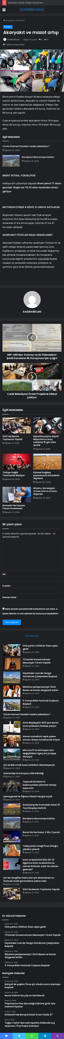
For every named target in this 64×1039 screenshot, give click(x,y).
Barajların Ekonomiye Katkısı (38, 157)
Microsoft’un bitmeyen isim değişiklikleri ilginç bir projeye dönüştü (39, 753)
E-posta (7, 585)
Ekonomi (20, 20)
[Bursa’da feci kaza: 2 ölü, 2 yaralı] (11, 836)
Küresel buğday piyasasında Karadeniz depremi (46, 475)
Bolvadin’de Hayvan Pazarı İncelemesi (13, 507)
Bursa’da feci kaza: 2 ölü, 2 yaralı (41, 832)
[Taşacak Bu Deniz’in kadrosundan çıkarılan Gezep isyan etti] (11, 786)
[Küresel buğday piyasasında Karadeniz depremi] (47, 462)
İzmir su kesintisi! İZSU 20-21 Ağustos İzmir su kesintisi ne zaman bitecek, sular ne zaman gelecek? (40, 864)
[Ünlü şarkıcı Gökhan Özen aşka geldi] (11, 650)
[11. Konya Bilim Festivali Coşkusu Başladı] (11, 705)
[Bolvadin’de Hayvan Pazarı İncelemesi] (16, 495)
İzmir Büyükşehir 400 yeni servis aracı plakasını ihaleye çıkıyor (40, 724)
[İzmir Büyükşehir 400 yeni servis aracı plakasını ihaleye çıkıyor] (11, 727)
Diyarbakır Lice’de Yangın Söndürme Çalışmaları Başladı (34, 2)
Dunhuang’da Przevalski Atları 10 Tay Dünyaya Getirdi (41, 806)
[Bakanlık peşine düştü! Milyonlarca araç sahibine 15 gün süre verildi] (47, 425)
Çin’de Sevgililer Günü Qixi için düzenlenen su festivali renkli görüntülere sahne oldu (28, 879)
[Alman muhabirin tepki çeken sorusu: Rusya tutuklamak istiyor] (11, 740)
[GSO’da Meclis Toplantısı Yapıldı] (16, 425)
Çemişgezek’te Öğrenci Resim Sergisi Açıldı (27, 796)
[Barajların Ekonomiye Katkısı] (11, 161)
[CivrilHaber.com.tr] (32, 9)
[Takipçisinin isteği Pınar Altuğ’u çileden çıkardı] (11, 850)
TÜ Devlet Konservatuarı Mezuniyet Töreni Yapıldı (36, 661)
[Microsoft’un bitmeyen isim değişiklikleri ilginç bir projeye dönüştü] (11, 754)
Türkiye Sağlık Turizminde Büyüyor (13, 474)
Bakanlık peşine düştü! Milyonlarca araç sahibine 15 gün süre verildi (46, 441)
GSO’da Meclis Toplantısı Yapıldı (12, 438)
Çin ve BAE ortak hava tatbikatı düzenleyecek (29, 765)
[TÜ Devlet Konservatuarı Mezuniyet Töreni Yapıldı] (11, 663)
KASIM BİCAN (13, 39)
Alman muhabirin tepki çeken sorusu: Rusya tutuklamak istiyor (41, 738)
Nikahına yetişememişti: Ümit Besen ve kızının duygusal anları (40, 688)
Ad (4, 574)
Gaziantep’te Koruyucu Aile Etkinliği (23, 773)
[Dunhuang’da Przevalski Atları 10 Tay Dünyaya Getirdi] (11, 809)
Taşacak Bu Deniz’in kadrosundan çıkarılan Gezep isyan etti (39, 785)
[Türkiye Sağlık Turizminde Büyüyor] (16, 462)
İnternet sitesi (9, 597)
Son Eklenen (32, 635)
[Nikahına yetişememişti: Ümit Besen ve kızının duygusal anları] (11, 691)
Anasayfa (10, 20)
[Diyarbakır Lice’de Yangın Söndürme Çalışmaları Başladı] (11, 677)
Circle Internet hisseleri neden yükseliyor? (26, 146)
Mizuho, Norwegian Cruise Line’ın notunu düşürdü (45, 491)
